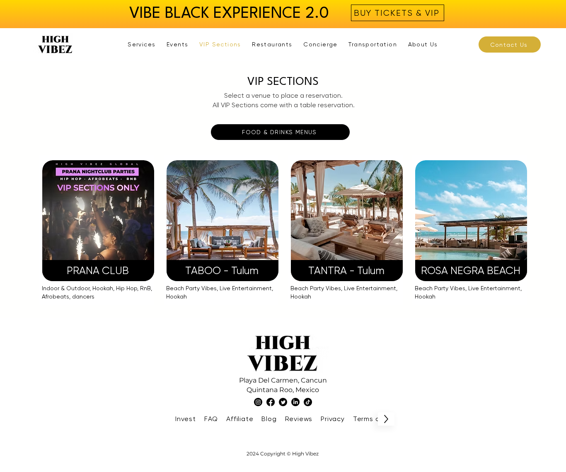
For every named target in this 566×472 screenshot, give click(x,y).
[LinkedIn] (295, 402)
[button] (141, 44)
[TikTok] (308, 402)
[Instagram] (258, 402)
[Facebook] (270, 402)
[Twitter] (283, 402)
